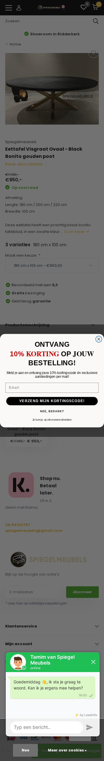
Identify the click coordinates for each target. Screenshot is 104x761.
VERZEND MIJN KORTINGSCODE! (52, 401)
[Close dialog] (99, 339)
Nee (25, 750)
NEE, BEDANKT (52, 411)
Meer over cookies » (67, 750)
